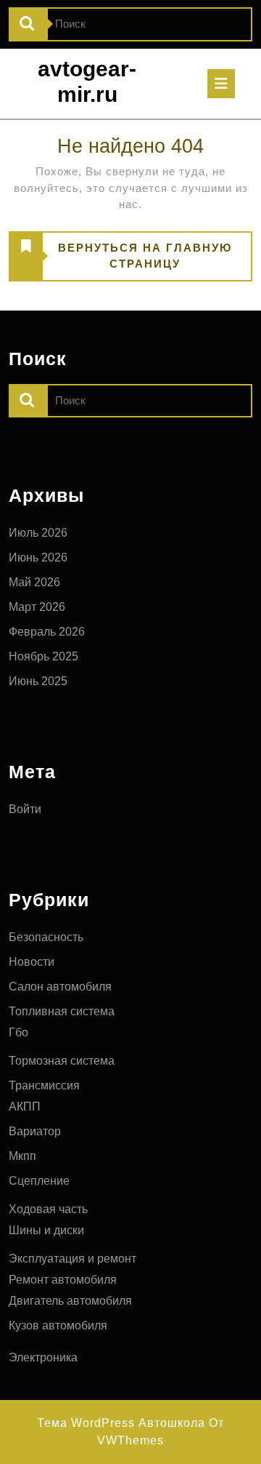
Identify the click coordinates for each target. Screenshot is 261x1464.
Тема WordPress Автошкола (121, 1423)
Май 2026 (34, 582)
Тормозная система (62, 1061)
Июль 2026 (38, 533)
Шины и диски (46, 1230)
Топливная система (62, 1011)
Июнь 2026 (38, 557)
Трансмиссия (44, 1085)
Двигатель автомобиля (70, 1301)
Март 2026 (37, 607)
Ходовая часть (48, 1209)
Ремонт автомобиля (63, 1279)
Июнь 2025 (38, 681)
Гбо (18, 1032)
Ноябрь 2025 (43, 656)
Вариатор (35, 1131)
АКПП (25, 1106)
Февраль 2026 (47, 631)
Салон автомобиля (60, 986)
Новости (31, 962)
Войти (25, 809)
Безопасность (46, 937)
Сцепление (39, 1181)
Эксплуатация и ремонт (72, 1258)
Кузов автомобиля (58, 1325)
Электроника (43, 1357)
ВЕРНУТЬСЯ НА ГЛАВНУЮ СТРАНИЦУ (120, 260)
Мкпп (22, 1156)
